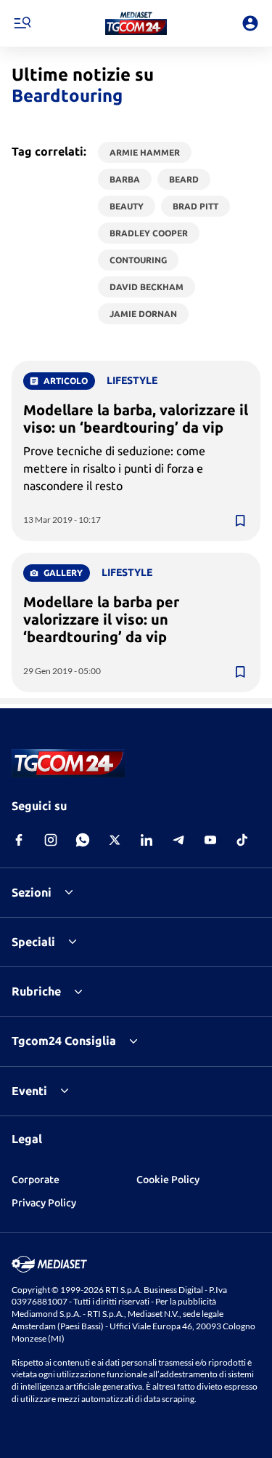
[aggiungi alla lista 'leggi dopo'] (240, 520)
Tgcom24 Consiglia (64, 1040)
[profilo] (250, 23)
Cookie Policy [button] (167, 1179)
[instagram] (51, 840)
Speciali (33, 941)
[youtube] (210, 840)
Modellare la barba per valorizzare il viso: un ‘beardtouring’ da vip (101, 619)
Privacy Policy (44, 1203)
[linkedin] (146, 840)
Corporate (35, 1179)
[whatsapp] (82, 840)
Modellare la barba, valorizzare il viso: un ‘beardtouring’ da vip (135, 418)
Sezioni (31, 892)
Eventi (29, 1090)
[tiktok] (242, 840)
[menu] (22, 23)
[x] (114, 840)
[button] (136, 23)
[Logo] (136, 23)
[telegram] (178, 840)
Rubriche (36, 991)
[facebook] (19, 840)
